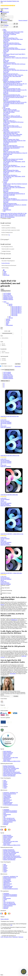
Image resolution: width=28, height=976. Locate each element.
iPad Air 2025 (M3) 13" (14, 214)
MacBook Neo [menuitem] (6, 81)
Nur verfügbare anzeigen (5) (7, 365)
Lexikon (5, 815)
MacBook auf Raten (7, 753)
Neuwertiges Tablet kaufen (9, 770)
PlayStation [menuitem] (5, 159)
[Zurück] (3, 270)
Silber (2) (3, 345)
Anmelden (10, 20)
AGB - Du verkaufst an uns (9, 819)
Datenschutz (6, 823)
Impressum (5, 824)
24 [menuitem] (3, 385)
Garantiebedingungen (8, 802)
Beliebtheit (5, 290)
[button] (8, 7)
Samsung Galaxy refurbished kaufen (11, 768)
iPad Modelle (13, 673)
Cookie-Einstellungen (8, 821)
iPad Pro (10, 304)
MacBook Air (14, 619)
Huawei (5, 782)
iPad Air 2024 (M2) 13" (10, 215)
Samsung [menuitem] (8, 31)
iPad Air (12, 213)
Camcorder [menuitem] (14, 109)
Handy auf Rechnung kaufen (9, 774)
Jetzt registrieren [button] (4, 20)
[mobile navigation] (2, 3)
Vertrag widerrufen (5, 919)
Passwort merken (6, 19)
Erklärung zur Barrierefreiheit (9, 820)
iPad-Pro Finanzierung (8, 752)
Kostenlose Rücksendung (5, 263)
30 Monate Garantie (7, 803)
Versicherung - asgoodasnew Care (10, 792)
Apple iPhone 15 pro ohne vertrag (10, 757)
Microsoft (8, 320)
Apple (8, 213)
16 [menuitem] (3, 384)
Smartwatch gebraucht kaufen (9, 769)
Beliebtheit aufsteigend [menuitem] (8, 299)
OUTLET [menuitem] (5, 181)
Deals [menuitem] (4, 29)
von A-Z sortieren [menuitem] (7, 294)
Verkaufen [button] (6, 8)
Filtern (2, 289)
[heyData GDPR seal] (8, 746)
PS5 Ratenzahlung (7, 758)
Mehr (4, 211)
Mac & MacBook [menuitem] (18, 183)
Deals (6, 213)
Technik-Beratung (11, 217)
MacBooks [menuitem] (5, 80)
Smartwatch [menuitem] (24, 183)
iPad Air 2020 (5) (5, 338)
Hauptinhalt (9, 1)
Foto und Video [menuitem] (6, 108)
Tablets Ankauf (6, 760)
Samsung (8, 319)
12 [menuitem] (3, 383)
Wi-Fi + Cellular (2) (5, 352)
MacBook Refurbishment (8, 765)
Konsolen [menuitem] (5, 157)
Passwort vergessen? (23, 20)
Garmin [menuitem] (15, 131)
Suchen (5, 1)
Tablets (4, 301)
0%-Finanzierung (7, 795)
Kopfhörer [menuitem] (5, 183)
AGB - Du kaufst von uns (8, 818)
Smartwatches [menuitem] (6, 130)
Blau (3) (3, 343)
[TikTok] (8, 707)
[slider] (1, 333)
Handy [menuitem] (9, 183)
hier (9, 234)
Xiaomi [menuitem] (19, 31)
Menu (2, 1)
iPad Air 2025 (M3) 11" (16, 310)
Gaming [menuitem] (8, 185)
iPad (10, 316)
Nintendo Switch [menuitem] (14, 159)
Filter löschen (18, 366)
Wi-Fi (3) (3, 351)
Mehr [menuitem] (22, 31)
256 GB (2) (4, 360)
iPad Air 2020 (14, 315)
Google (7, 321)
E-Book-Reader (9, 325)
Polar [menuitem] (18, 131)
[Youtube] (5, 707)
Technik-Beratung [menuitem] (7, 209)
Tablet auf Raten (6, 756)
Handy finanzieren (7, 751)
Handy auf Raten (7, 755)
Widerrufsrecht (6, 798)
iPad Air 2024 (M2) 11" (20, 215)
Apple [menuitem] (4, 31)
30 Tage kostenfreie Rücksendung (10, 804)
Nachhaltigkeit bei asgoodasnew (10, 810)
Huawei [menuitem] (15, 31)
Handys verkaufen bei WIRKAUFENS (11, 761)
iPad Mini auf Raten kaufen (9, 767)
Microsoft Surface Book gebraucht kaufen (12, 773)
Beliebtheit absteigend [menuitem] (8, 298)
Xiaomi (7, 322)
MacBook (5, 784)
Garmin (5, 787)
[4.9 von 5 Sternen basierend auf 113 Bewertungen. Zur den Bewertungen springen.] (4, 418)
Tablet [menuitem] (12, 183)
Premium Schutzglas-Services (9, 793)
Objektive (5, 786)
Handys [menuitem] (5, 30)
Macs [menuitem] (4, 107)
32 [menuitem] (3, 387)
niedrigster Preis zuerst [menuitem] (8, 297)
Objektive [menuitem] (9, 109)
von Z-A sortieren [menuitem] (7, 293)
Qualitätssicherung (7, 797)
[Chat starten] (2, 10)
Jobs (4, 816)
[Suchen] (14, 24)
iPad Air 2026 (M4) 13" (19, 213)
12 (5, 380)
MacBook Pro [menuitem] (19, 81)
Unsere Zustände (7, 796)
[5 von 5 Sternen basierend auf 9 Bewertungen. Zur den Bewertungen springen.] (4, 535)
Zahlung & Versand (7, 799)
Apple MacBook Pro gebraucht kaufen (11, 772)
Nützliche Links (15, 1)
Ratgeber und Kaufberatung (9, 775)
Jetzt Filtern (17, 363)
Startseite (2, 213)
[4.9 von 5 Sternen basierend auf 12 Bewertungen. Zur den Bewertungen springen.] (4, 496)
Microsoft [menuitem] (12, 54)
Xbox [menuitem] (9, 159)
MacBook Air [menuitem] (13, 81)
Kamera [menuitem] (5, 185)
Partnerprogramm (7, 814)
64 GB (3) (4, 358)
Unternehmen (6, 809)
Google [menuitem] (12, 31)
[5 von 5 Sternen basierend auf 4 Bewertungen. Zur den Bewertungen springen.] (4, 575)
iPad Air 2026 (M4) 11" (16, 307)
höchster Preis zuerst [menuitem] (7, 295)
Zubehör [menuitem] (5, 182)
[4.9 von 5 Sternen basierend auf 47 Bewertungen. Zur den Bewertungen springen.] (4, 457)
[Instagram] (2, 707)
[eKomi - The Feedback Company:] (2, 731)
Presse (4, 813)
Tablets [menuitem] (4, 52)
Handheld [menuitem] (21, 159)
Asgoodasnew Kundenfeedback (10, 812)
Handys (5, 785)
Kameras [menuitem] (5, 109)
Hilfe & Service (6, 801)
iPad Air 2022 (4, 217)
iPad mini (11, 317)
